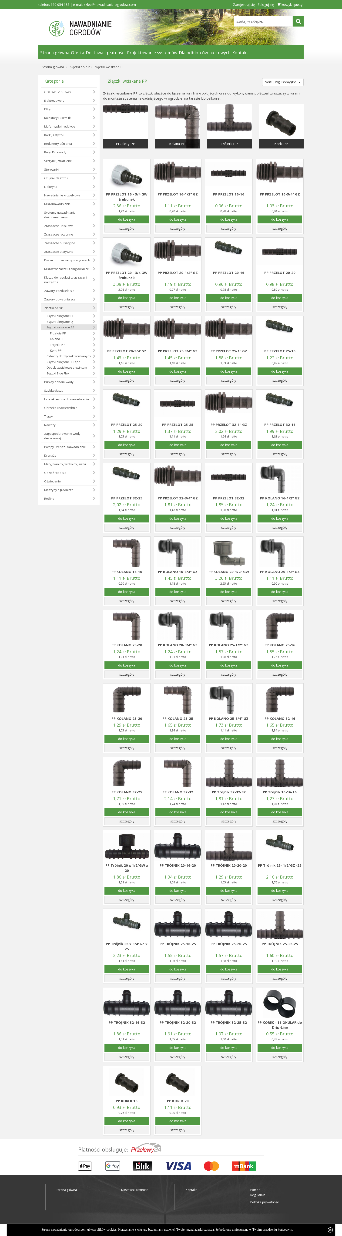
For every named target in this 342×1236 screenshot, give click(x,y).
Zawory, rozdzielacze (59, 291)
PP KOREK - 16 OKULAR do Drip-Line (280, 1025)
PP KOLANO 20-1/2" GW (228, 571)
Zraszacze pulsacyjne (59, 243)
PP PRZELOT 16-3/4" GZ (280, 194)
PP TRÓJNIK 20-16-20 (178, 865)
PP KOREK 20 (178, 1100)
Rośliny (49, 498)
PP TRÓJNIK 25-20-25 (229, 943)
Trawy (48, 416)
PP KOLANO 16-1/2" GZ (280, 498)
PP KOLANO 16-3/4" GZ (178, 571)
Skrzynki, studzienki (58, 161)
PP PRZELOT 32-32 (228, 498)
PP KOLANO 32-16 (280, 718)
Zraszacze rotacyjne (58, 234)
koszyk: (292, 4)
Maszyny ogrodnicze (59, 490)
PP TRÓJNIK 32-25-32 (229, 1022)
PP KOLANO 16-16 (126, 571)
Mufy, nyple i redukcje (59, 126)
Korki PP (56, 350)
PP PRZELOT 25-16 (279, 351)
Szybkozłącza (54, 390)
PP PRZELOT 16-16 (228, 194)
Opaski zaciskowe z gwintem (67, 367)
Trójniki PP (57, 345)
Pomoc (255, 1190)
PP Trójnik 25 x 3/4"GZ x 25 (127, 946)
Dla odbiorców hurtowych (205, 53)
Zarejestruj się (244, 4)
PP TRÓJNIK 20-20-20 (229, 865)
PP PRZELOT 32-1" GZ (229, 424)
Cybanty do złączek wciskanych (69, 356)
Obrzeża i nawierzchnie (60, 408)
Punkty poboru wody (59, 382)
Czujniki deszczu (56, 178)
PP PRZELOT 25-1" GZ (229, 351)
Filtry (47, 109)
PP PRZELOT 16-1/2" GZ (178, 194)
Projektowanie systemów (152, 53)
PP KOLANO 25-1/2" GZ (228, 645)
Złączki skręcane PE (60, 316)
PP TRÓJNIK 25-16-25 (178, 943)
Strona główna (54, 53)
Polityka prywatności (264, 1202)
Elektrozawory (54, 100)
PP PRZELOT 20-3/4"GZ (126, 351)
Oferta (77, 53)
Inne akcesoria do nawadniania (66, 399)
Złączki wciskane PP (109, 67)
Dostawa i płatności (105, 53)
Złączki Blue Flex (58, 373)
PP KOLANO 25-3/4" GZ (228, 718)
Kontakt (240, 53)
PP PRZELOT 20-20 (279, 272)
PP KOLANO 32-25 (126, 792)
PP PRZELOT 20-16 (228, 272)
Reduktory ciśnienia (58, 143)
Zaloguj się (266, 4)
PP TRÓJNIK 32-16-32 (127, 1022)
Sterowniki (51, 169)
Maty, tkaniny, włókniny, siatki (65, 464)
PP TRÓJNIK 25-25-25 (280, 943)
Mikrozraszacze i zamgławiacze (66, 269)
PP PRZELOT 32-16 (279, 424)
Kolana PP (57, 339)
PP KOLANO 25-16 (280, 645)
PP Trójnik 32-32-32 (229, 792)
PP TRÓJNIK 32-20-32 (178, 1022)
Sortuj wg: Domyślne (281, 82)
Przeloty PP (58, 333)
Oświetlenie (52, 481)
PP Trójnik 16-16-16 (280, 792)
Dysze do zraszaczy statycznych (67, 260)
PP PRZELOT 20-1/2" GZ (178, 272)
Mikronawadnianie (57, 204)
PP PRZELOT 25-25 (177, 424)
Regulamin (257, 1195)
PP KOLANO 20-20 (126, 645)
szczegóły (126, 228)
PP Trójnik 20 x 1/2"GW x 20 (126, 867)
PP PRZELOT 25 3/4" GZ (178, 351)
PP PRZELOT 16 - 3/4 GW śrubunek (127, 196)
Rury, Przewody (55, 152)
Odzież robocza (55, 473)
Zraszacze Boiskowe (59, 226)
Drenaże (50, 455)
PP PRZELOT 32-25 (126, 498)
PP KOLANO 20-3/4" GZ (178, 645)
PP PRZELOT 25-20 (126, 424)
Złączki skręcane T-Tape (63, 362)
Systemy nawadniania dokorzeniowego (60, 214)
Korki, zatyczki (54, 135)
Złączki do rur (79, 67)
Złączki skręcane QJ (60, 322)
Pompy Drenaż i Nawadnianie (65, 447)
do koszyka (126, 219)
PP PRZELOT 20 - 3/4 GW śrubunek (127, 275)
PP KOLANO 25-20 (126, 718)
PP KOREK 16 (126, 1100)
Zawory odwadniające (59, 299)
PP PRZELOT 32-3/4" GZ (178, 498)
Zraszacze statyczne (59, 251)
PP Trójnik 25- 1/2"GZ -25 (280, 865)
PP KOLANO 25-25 (177, 718)
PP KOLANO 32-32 (177, 792)
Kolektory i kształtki (57, 118)
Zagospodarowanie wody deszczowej (62, 435)
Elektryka (50, 187)
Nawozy (50, 425)
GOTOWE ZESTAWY (57, 92)
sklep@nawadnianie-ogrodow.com (110, 4)
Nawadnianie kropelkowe (62, 195)
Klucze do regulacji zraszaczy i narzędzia (65, 279)
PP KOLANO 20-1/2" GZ (280, 571)
